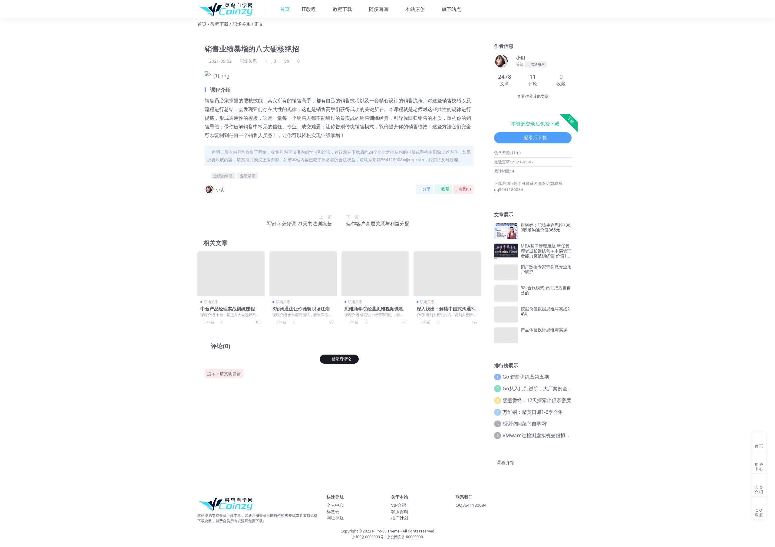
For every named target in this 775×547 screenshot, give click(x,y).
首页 (201, 24)
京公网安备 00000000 (405, 536)
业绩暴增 (248, 176)
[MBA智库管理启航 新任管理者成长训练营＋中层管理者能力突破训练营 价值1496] (506, 252)
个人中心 (335, 505)
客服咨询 (399, 511)
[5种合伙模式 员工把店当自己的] (506, 293)
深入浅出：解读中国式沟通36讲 (447, 311)
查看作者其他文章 (533, 96)
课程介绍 (505, 462)
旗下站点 (450, 9)
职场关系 (241, 24)
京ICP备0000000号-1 (369, 536)
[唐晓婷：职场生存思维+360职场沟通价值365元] (506, 231)
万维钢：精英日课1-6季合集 (533, 412)
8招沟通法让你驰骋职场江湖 (301, 309)
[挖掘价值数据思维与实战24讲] (506, 314)
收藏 (445, 189)
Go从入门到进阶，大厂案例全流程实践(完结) (551, 388)
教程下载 (341, 9)
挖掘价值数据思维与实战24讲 (545, 311)
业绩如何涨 (223, 176)
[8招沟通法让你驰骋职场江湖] (303, 273)
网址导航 (335, 518)
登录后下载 (535, 137)
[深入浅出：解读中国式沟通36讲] (447, 273)
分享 (426, 189)
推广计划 (399, 518)
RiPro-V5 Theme (386, 531)
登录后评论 (341, 359)
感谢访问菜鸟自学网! (525, 423)
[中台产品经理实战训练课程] (231, 273)
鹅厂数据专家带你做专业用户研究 (546, 269)
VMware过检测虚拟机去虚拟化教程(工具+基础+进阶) (560, 435)
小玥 (220, 189)
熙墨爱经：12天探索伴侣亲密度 (537, 400)
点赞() (464, 189)
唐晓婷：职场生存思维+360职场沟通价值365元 (545, 227)
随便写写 (378, 9)
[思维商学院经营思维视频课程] (375, 273)
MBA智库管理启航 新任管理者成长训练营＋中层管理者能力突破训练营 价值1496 (546, 253)
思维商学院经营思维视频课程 (374, 309)
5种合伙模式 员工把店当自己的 (546, 290)
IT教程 (308, 9)
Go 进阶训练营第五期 (526, 376)
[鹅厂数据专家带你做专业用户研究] (506, 272)
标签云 (333, 511)
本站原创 (414, 9)
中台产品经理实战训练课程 (227, 309)
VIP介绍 (398, 505)
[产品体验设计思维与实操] (506, 335)
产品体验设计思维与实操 (544, 329)
